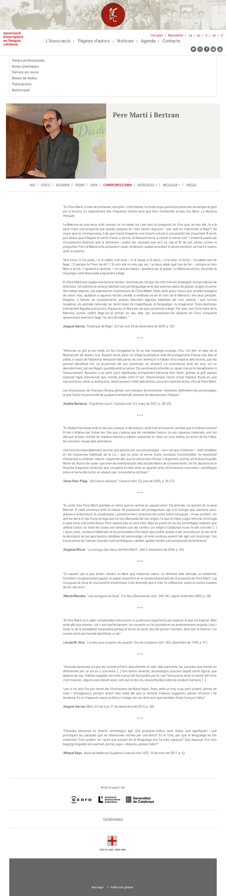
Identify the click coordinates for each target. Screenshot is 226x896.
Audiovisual (21, 90)
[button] (56, 141)
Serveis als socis (25, 72)
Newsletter (175, 35)
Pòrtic (45, 184)
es (198, 35)
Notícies (125, 41)
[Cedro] (81, 799)
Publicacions (22, 84)
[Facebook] (206, 49)
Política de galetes (122, 887)
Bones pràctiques (25, 66)
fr (206, 35)
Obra (94, 184)
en (214, 35)
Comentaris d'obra (117, 184)
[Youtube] (220, 49)
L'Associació (58, 41)
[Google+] (213, 49)
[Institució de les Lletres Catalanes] (126, 799)
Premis (80, 184)
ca (190, 35)
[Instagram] (200, 49)
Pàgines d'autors (94, 41)
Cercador (157, 35)
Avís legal (98, 887)
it (222, 35)
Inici (32, 184)
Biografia (63, 184)
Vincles (191, 184)
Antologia (170, 184)
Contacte (171, 41)
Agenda (148, 41)
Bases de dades (24, 78)
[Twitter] (193, 49)
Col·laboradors (113, 819)
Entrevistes (145, 184)
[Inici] (14, 39)
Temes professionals (28, 60)
